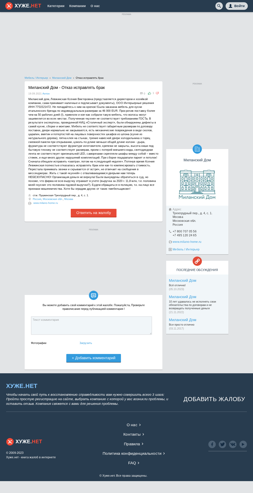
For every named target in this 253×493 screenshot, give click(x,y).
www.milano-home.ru (45, 202)
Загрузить (85, 343)
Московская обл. (53, 198)
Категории (55, 6)
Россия (37, 198)
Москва (68, 198)
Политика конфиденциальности (132, 453)
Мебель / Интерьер (186, 249)
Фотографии (38, 343)
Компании (77, 6)
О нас (95, 6)
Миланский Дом (182, 280)
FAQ (132, 463)
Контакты (132, 434)
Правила (132, 444)
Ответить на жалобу (93, 213)
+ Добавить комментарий (93, 358)
